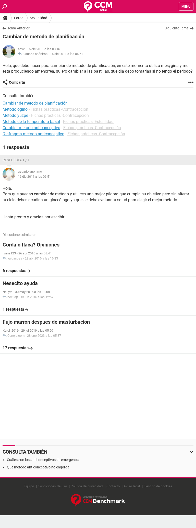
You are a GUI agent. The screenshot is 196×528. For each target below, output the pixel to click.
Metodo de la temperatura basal (31, 121)
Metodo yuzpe (15, 115)
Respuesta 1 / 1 (16, 160)
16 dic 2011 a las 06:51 (66, 54)
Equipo (29, 486)
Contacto (113, 486)
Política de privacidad (87, 486)
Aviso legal (132, 486)
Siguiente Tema (177, 28)
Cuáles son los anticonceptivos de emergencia (43, 460)
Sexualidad (38, 18)
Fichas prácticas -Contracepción (59, 109)
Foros (18, 18)
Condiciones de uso (52, 486)
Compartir (17, 82)
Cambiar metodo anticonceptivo (31, 127)
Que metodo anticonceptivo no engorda (38, 467)
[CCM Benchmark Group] (98, 500)
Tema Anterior (18, 28)
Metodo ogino (15, 109)
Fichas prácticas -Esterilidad (88, 121)
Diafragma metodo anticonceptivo (33, 133)
